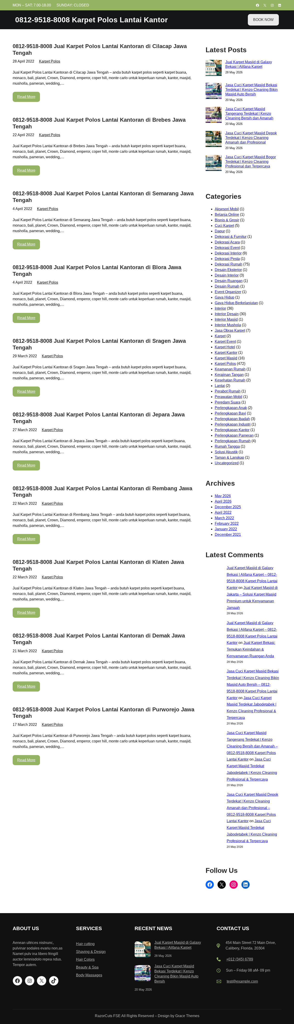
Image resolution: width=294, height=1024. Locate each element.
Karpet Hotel (225, 347)
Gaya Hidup (224, 297)
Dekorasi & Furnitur (230, 237)
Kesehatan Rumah (230, 380)
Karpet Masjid (226, 358)
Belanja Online (227, 214)
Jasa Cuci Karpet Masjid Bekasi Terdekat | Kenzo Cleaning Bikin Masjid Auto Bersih (251, 89)
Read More (26, 97)
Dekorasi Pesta (227, 259)
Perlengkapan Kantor (232, 430)
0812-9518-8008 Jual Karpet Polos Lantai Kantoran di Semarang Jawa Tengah (103, 196)
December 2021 (228, 535)
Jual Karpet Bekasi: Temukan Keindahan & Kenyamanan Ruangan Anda (251, 649)
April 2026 (223, 501)
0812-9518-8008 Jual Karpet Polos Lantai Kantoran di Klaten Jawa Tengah (98, 565)
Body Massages (89, 975)
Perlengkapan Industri (233, 424)
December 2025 (228, 507)
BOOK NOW (263, 20)
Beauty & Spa (87, 967)
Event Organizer (228, 292)
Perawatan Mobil (228, 397)
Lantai (220, 386)
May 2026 (223, 496)
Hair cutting (85, 944)
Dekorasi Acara (227, 242)
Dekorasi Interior (228, 253)
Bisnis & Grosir (227, 220)
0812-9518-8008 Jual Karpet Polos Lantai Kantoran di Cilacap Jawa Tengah (100, 49)
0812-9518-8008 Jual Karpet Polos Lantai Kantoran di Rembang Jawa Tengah (102, 491)
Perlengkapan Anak (231, 408)
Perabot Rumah (227, 391)
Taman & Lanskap (229, 457)
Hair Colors (85, 959)
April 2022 (223, 512)
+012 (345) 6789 (239, 959)
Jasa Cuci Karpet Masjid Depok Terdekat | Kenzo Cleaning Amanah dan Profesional (251, 137)
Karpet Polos (49, 61)
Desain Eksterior (228, 270)
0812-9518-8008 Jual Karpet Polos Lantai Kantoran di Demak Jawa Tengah (99, 638)
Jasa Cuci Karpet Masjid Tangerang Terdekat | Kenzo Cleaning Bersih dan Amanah (249, 113)
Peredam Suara (227, 402)
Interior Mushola (228, 325)
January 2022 (226, 529)
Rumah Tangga (227, 446)
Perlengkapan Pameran (234, 435)
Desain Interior (227, 275)
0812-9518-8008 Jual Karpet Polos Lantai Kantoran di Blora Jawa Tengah (97, 270)
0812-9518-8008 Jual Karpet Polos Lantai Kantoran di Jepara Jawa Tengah (99, 417)
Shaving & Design (91, 952)
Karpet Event (225, 341)
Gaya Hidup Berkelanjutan (236, 303)
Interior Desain (227, 314)
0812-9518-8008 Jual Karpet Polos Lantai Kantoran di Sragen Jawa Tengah (99, 344)
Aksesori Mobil (227, 209)
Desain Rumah (227, 286)
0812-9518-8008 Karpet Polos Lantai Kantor (91, 20)
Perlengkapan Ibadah (232, 419)
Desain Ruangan (229, 281)
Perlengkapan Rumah (233, 441)
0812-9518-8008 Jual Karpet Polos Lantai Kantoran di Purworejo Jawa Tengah (103, 712)
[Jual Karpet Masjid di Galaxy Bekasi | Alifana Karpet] (143, 950)
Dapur (220, 231)
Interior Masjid (226, 319)
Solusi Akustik (226, 452)
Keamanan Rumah (230, 369)
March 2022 (224, 518)
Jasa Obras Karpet (230, 330)
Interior (220, 308)
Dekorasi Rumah (228, 264)
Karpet (220, 336)
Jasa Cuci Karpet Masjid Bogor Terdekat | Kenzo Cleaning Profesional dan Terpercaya (250, 161)
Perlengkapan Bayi (230, 413)
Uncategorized (227, 463)
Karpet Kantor (226, 353)
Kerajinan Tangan (229, 375)
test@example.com (242, 981)
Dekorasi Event (227, 248)
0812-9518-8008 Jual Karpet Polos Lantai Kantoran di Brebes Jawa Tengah (99, 123)
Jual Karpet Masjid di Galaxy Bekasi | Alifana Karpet (248, 64)
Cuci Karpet (224, 226)
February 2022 (227, 523)
